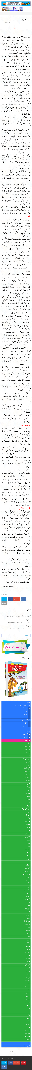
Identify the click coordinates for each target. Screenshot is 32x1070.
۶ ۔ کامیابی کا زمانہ (28, 613)
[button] (4, 599)
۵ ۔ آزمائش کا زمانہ (28, 619)
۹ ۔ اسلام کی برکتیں (28, 626)
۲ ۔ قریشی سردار (12, 1051)
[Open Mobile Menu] (29, 6)
